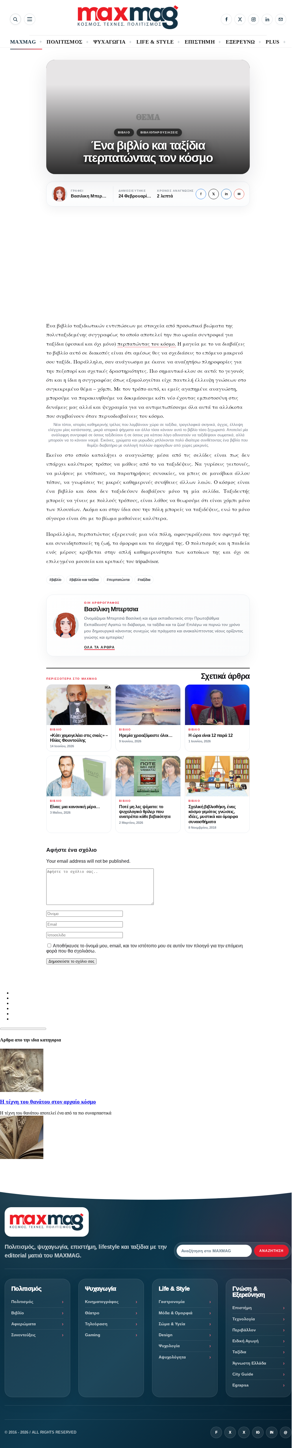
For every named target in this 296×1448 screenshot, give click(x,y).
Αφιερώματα (23, 1324)
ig (258, 1432)
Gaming (92, 1335)
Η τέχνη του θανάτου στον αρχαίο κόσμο (48, 1102)
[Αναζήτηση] (15, 19)
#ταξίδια (144, 580)
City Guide (242, 1374)
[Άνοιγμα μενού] (29, 19)
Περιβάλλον (244, 1330)
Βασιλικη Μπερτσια (111, 609)
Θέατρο (92, 1313)
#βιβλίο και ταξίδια (84, 580)
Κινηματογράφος (102, 1301)
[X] (239, 19)
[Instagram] (253, 19)
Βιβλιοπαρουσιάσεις (159, 132)
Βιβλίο (124, 132)
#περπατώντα (118, 580)
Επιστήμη (242, 1307)
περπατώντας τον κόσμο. (146, 343)
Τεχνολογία (243, 1319)
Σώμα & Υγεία (172, 1324)
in (226, 194)
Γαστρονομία (172, 1301)
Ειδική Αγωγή (245, 1341)
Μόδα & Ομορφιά (176, 1313)
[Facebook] (226, 19)
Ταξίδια (239, 1352)
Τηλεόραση (96, 1324)
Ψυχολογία (169, 1345)
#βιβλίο (55, 580)
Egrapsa (240, 1385)
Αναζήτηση (271, 1251)
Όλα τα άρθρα (99, 647)
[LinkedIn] (267, 19)
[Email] (280, 19)
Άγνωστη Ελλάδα (249, 1363)
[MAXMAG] (128, 17)
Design (166, 1335)
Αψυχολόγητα (172, 1357)
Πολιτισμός (22, 1301)
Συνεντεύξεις (23, 1335)
